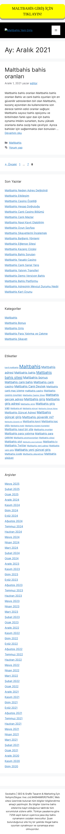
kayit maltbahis (11, 367)
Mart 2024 (11, 547)
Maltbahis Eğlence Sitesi (20, 243)
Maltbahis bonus (35, 377)
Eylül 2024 (11, 515)
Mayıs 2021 (12, 729)
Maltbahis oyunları (43, 429)
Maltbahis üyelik (13, 454)
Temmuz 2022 (14, 654)
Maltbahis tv (50, 441)
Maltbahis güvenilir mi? (38, 417)
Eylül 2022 (11, 643)
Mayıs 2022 (12, 665)
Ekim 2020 (11, 766)
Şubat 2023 (12, 617)
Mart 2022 (11, 675)
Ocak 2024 (12, 558)
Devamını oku (13, 133)
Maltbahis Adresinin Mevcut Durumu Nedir (32, 286)
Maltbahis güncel (30, 408)
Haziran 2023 (13, 595)
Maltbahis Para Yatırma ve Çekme (26, 333)
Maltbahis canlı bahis (19, 382)
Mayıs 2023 (12, 601)
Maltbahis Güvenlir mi (13, 422)
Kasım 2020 (12, 761)
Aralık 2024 (12, 499)
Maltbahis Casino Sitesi (34, 395)
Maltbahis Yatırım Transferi (22, 270)
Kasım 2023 (12, 569)
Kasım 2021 (12, 697)
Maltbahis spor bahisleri (32, 442)
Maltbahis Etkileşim (17, 195)
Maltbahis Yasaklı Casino (20, 259)
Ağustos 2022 (13, 649)
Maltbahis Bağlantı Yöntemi (22, 238)
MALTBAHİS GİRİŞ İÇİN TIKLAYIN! (32, 11)
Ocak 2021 (11, 750)
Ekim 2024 (11, 510)
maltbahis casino (34, 390)
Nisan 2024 (12, 542)
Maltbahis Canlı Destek (30, 386)
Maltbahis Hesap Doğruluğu (22, 206)
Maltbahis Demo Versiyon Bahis (25, 275)
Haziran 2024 (13, 531)
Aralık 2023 (12, 563)
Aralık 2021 (12, 691)
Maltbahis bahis (24, 372)
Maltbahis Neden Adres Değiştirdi (26, 190)
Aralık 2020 (12, 755)
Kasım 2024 (12, 505)
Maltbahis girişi (28, 404)
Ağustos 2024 (14, 521)
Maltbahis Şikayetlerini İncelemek (26, 233)
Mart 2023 (11, 611)
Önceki (11, 164)
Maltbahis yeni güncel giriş (33, 449)
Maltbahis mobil (17, 426)
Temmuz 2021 (14, 718)
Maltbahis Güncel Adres (48, 409)
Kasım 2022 (12, 633)
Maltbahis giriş (34, 399)
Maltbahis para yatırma (19, 433)
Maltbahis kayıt (32, 421)
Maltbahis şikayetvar (33, 454)
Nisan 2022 (12, 670)
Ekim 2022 (11, 638)
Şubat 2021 (12, 745)
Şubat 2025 (12, 489)
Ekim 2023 (11, 574)
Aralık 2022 (12, 627)
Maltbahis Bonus (15, 323)
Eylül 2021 (11, 707)
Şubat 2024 (12, 553)
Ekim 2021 (11, 702)
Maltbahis (15, 142)
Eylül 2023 (11, 579)
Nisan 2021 (12, 734)
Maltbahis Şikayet (16, 339)
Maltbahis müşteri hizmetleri (37, 426)
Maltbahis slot (13, 441)
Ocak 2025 (11, 494)
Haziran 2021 (13, 723)
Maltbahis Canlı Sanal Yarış (22, 265)
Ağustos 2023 (14, 585)
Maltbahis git (16, 408)
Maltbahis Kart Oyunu (18, 291)
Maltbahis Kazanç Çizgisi (20, 249)
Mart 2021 (11, 739)
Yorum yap (15, 147)
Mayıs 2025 (12, 483)
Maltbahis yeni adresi (37, 445)
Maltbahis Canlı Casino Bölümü (24, 211)
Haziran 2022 (13, 659)
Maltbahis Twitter (15, 445)
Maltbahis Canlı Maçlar (19, 217)
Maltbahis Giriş (14, 328)
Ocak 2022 (11, 686)
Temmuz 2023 (14, 590)
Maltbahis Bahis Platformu (21, 281)
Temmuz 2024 (14, 526)
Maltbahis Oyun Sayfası (20, 227)
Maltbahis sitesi (46, 437)
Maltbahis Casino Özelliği (21, 201)
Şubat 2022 (12, 681)
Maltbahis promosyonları (26, 437)
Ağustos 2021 (13, 713)
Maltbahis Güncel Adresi (20, 412)
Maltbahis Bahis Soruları (20, 254)
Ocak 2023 (12, 622)
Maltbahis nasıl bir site (19, 429)
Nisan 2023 (12, 606)
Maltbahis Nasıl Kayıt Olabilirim (24, 222)
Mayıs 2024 (12, 537)
